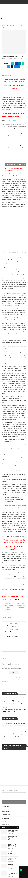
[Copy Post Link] (12, 66)
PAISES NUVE (5, 825)
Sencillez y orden (11, 120)
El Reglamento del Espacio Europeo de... (12, 838)
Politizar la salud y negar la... (12, 859)
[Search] (26, 18)
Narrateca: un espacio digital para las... (13, 866)
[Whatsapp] (18, 1)
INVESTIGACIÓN (6, 811)
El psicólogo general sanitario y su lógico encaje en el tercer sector (9, 607)
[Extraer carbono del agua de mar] (4, 832)
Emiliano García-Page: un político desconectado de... (12, 845)
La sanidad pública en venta (12, 852)
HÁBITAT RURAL (6, 814)
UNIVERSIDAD (5, 818)
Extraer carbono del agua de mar (13, 831)
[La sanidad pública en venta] (4, 853)
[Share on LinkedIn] (19, 63)
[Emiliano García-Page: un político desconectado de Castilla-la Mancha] (4, 846)
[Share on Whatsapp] (23, 63)
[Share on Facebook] (16, 63)
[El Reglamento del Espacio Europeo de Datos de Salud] (4, 838)
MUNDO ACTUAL (6, 821)
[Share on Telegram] (8, 66)
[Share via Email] (18, 66)
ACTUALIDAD (9, 25)
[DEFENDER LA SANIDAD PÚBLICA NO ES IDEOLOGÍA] (4, 873)
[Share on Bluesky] (15, 66)
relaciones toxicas (7, 617)
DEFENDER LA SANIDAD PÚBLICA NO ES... (12, 873)
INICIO (3, 25)
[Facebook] (9, 1)
